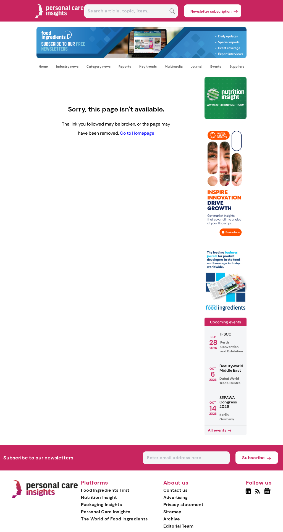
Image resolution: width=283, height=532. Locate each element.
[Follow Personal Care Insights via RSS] (258, 493)
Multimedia (174, 66)
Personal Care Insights (105, 511)
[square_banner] (226, 98)
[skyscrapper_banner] (226, 241)
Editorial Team (178, 526)
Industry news (67, 66)
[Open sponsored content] (141, 56)
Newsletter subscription (211, 11)
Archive (171, 519)
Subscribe (253, 457)
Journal (196, 66)
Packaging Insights (101, 504)
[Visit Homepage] (59, 20)
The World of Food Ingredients (114, 519)
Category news (99, 66)
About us (176, 483)
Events (215, 66)
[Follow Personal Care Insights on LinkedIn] (248, 493)
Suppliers (236, 66)
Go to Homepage (137, 133)
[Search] (172, 12)
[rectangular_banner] (226, 310)
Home (43, 66)
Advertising (175, 497)
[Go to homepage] (45, 497)
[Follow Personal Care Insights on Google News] (267, 493)
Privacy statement (183, 504)
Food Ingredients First (105, 490)
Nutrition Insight (99, 497)
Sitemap (172, 511)
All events (217, 430)
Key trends (148, 66)
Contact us (175, 490)
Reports (125, 66)
